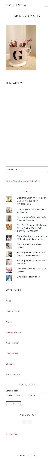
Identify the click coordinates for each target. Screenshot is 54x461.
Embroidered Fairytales (28, 276)
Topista (16, 5)
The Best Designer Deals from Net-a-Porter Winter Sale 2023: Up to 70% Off (32, 228)
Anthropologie (13, 374)
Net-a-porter (12, 342)
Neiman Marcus (13, 332)
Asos (8, 300)
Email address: (13, 390)
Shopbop (10, 363)
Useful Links (12, 434)
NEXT (9, 321)
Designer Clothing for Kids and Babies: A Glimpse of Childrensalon (32, 200)
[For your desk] (21, 47)
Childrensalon (13, 311)
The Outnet (12, 353)
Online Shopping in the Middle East (23, 181)
